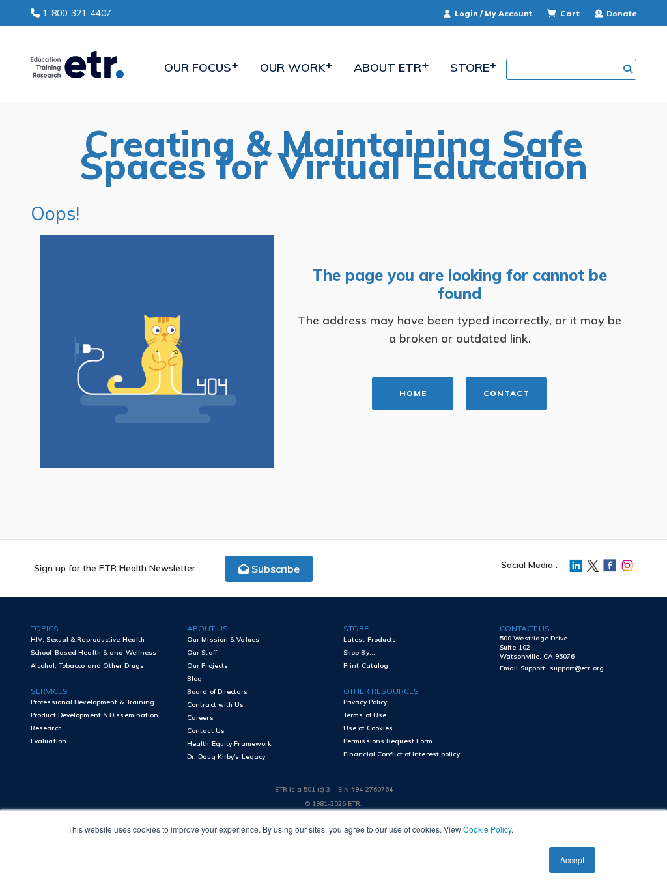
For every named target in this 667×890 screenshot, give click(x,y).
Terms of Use (364, 715)
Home (413, 393)
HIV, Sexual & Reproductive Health (88, 639)
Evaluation (48, 741)
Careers (200, 717)
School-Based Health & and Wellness (93, 652)
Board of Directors (217, 691)
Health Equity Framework (229, 743)
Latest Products (370, 639)
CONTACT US (525, 628)
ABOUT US (207, 628)
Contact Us (206, 730)
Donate (620, 13)
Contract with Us (215, 704)
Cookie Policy (487, 829)
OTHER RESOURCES (381, 691)
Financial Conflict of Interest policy (401, 754)
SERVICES (49, 691)
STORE (356, 628)
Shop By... (359, 652)
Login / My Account (493, 13)
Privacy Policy (365, 702)
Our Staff (202, 652)
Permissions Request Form (388, 741)
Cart (570, 13)
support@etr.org (577, 668)
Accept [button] (572, 859)
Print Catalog (365, 665)
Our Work (292, 67)
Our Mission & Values (223, 639)
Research (46, 728)
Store (469, 67)
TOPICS (45, 628)
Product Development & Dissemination (95, 715)
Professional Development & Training (93, 702)
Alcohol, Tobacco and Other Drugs (87, 665)
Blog (194, 678)
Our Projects (207, 665)
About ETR (387, 67)
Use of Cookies (368, 728)
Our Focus (197, 67)
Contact (506, 393)
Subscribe (274, 568)
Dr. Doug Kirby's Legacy (226, 757)
